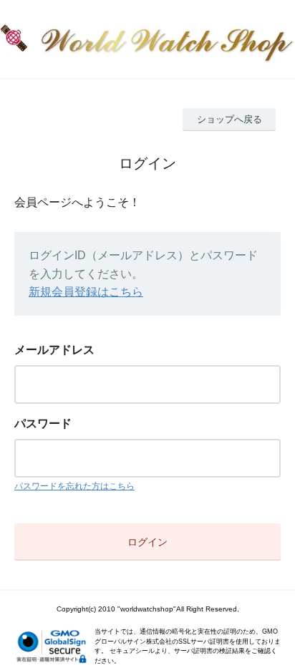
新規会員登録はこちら (86, 292)
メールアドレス (54, 350)
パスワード (43, 423)
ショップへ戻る (229, 119)
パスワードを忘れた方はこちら (74, 486)
